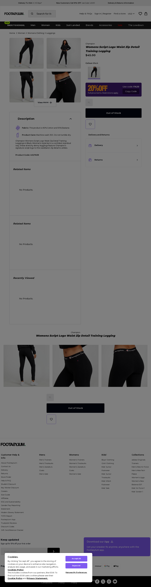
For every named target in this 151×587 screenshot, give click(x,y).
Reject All (76, 566)
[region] (48, 567)
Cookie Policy (15, 578)
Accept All (76, 559)
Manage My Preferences (76, 572)
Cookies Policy (16, 570)
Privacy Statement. (37, 578)
